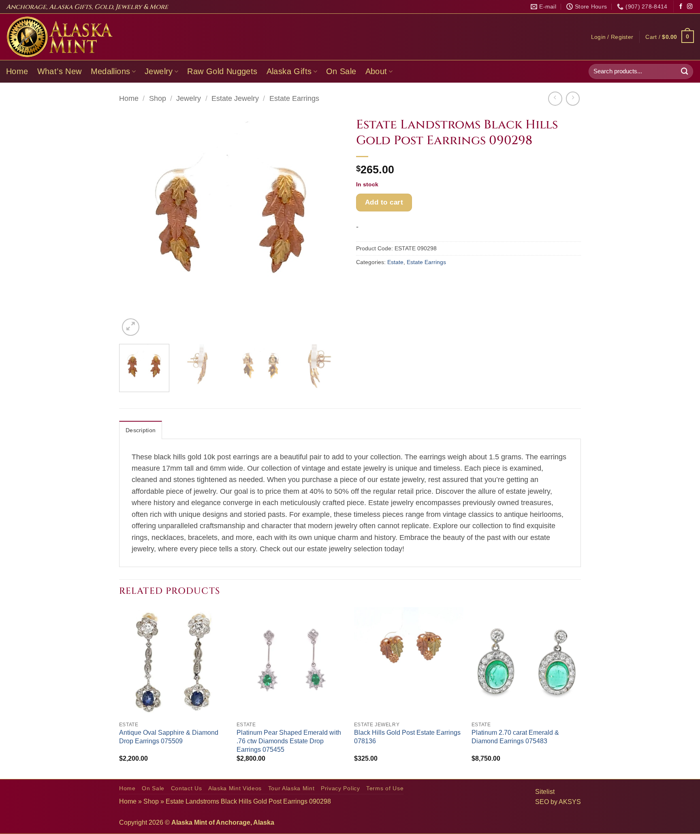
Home (17, 71)
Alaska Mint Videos (235, 788)
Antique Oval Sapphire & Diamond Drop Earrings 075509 (168, 736)
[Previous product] (573, 98)
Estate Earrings (294, 98)
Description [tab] (141, 430)
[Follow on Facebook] (680, 7)
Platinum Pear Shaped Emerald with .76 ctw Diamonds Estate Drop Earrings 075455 (289, 741)
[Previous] (133, 225)
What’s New (59, 71)
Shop (157, 98)
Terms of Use (384, 788)
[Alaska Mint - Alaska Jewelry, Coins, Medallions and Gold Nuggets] (60, 37)
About (376, 71)
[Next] (329, 225)
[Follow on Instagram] (689, 7)
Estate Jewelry (235, 98)
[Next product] (555, 98)
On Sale (341, 71)
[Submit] (684, 71)
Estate (395, 262)
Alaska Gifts (289, 71)
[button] (612, 37)
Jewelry (159, 71)
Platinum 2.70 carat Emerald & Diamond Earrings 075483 (515, 736)
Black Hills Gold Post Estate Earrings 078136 (407, 736)
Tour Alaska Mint (291, 788)
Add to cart (384, 202)
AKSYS (570, 801)
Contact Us (186, 788)
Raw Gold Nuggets (222, 71)
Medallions (110, 71)
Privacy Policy (340, 788)
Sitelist (545, 791)
